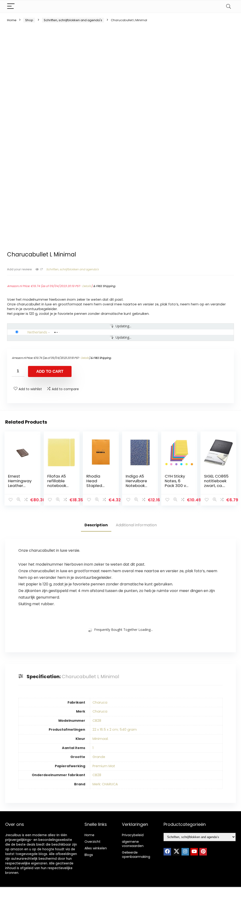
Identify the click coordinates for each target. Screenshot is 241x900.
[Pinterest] (203, 851)
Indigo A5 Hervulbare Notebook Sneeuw (136, 483)
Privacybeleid (133, 835)
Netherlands (37, 332)
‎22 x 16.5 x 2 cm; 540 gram (114, 729)
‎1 (92, 748)
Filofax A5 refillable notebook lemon (56, 483)
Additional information (136, 525)
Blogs (88, 854)
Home (11, 20)
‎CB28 (96, 720)
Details (86, 286)
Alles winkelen (95, 848)
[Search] (228, 6)
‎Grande (98, 756)
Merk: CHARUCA (105, 784)
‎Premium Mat (103, 766)
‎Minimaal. (100, 738)
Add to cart (49, 371)
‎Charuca (99, 702)
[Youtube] (194, 851)
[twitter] (176, 851)
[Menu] (10, 6)
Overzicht (92, 841)
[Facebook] (167, 851)
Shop (29, 20)
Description (96, 525)
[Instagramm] (185, 851)
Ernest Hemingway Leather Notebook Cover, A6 (20, 485)
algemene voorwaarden (133, 843)
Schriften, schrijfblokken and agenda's (73, 20)
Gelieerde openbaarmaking (136, 854)
